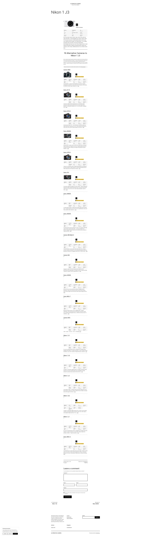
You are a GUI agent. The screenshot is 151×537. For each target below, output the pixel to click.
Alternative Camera (75, 3)
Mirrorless (65, 79)
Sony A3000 (67, 275)
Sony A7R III (67, 152)
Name (65, 482)
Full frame (70, 99)
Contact (68, 515)
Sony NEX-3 (67, 437)
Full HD (74, 225)
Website (65, 487)
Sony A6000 (67, 213)
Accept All (15, 533)
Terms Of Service (69, 518)
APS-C (65, 81)
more (66, 107)
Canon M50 (67, 70)
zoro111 (65, 462)
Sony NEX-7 (67, 296)
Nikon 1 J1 (66, 416)
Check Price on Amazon (80, 76)
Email (77, 482)
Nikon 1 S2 (67, 395)
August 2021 (53, 527)
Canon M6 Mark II (69, 235)
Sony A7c (66, 172)
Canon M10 (67, 317)
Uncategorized (85, 461)
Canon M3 (67, 255)
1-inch (65, 367)
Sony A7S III (67, 111)
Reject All (10, 533)
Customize (5, 533)
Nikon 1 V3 (67, 355)
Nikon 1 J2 (67, 375)
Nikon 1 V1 (67, 335)
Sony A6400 (67, 131)
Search (83, 515)
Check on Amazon (79, 27)
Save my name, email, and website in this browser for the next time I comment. (75, 493)
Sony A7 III (67, 90)
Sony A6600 (67, 193)
